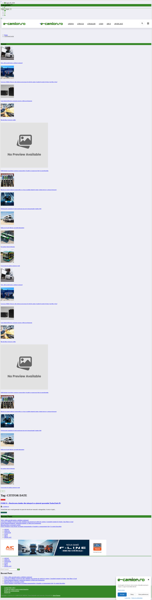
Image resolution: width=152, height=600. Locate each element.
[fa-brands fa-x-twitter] (5, 12)
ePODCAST (118, 24)
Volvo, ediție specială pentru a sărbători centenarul (11, 62)
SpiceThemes (56, 595)
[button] (148, 579)
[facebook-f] (4, 7)
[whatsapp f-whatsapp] (4, 14)
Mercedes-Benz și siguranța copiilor (8, 119)
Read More (4, 512)
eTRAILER (91, 24)
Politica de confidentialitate (136, 598)
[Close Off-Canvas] (40, 23)
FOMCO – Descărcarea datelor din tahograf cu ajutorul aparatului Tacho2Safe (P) (31, 503)
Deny (132, 594)
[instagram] (4, 9)
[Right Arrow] (4, 491)
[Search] (142, 23)
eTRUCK (80, 24)
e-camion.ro (5, 506)
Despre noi (7, 592)
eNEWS (71, 24)
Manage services (121, 590)
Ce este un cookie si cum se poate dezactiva (16, 589)
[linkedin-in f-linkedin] (4, 15)
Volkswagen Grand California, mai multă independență (12, 227)
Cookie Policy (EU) (9, 587)
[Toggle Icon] (148, 23)
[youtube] (5, 10)
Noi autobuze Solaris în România (8, 246)
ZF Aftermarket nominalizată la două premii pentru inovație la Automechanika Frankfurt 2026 (21, 208)
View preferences (143, 594)
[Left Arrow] (2, 491)
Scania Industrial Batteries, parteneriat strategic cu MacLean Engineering (16, 100)
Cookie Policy (128, 598)
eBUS (109, 24)
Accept (122, 594)
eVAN (101, 24)
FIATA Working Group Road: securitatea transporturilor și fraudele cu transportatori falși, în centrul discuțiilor (24, 170)
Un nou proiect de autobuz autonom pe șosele (10, 265)
